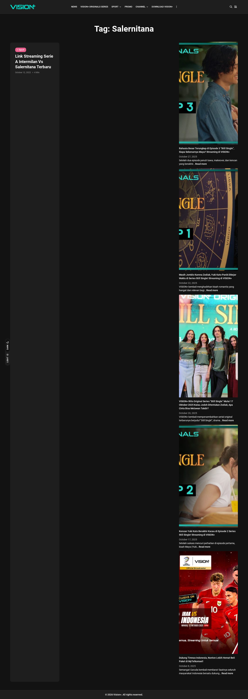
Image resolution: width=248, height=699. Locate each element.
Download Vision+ (162, 6)
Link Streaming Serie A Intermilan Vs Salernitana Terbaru (34, 61)
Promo (128, 6)
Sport (115, 6)
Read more (201, 164)
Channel (140, 6)
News (74, 6)
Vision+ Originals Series (94, 6)
